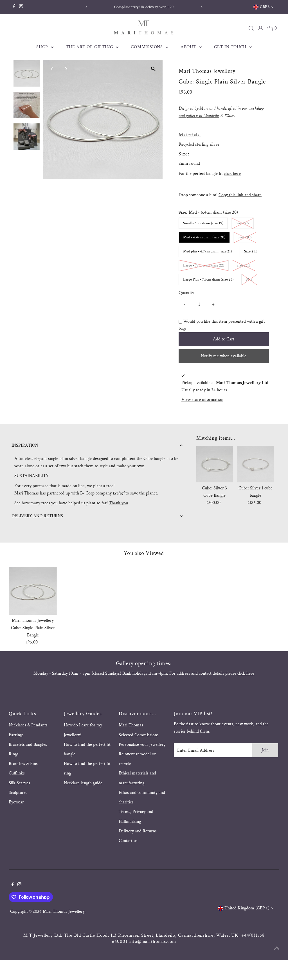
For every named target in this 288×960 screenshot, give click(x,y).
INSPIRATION (25, 445)
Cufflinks (17, 773)
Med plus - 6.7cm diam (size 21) (207, 251)
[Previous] (86, 7)
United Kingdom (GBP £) (246, 908)
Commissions (147, 47)
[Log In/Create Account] (260, 28)
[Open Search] (251, 28)
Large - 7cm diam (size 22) (206, 265)
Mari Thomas (131, 725)
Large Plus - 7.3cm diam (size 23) (208, 279)
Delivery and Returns (138, 831)
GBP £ (264, 6)
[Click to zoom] (153, 69)
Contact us (128, 841)
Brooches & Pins (23, 764)
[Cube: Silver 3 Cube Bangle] (214, 464)
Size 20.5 (247, 237)
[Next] (201, 7)
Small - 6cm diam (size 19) (203, 223)
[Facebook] (14, 7)
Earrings (16, 735)
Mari (204, 108)
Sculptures (18, 793)
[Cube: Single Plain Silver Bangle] (33, 591)
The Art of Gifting (90, 47)
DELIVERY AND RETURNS (37, 516)
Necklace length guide (83, 783)
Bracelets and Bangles (28, 744)
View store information (202, 399)
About (189, 47)
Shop (43, 47)
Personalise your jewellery (142, 744)
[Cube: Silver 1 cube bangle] (255, 464)
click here (232, 174)
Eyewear (16, 802)
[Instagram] (21, 7)
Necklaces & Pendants (28, 725)
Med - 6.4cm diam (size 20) (204, 237)
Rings (14, 754)
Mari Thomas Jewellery (63, 911)
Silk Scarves (19, 783)
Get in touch (231, 47)
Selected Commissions (139, 735)
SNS (251, 279)
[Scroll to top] (276, 948)
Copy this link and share (240, 195)
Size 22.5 (246, 265)
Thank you (118, 503)
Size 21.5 (251, 251)
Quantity (186, 293)
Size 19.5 (245, 223)
